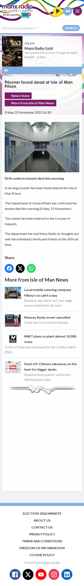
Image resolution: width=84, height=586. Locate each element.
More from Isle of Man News (32, 103)
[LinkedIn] (66, 574)
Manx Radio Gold (38, 48)
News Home (20, 96)
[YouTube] (40, 574)
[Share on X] (20, 268)
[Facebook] (15, 574)
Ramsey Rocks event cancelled (47, 317)
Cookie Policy (42, 555)
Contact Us (42, 527)
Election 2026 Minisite (42, 513)
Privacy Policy (42, 534)
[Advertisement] (42, 440)
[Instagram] (54, 574)
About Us (42, 520)
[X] (28, 574)
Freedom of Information (42, 548)
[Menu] (77, 11)
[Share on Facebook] (9, 268)
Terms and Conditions (42, 541)
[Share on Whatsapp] (31, 268)
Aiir (58, 562)
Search (71, 28)
